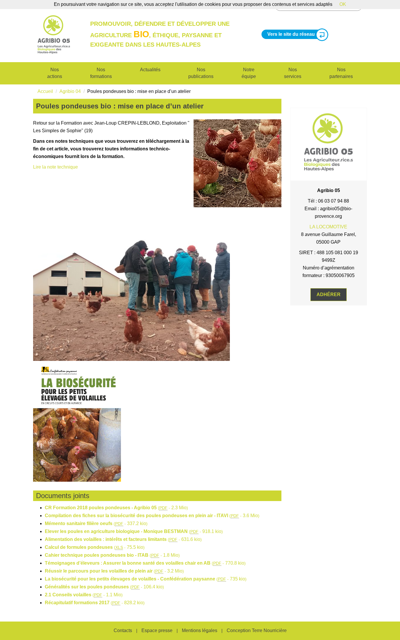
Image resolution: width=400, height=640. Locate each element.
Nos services (292, 73)
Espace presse (156, 630)
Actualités (150, 69)
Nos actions (54, 73)
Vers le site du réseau (291, 34)
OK (342, 4)
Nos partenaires (341, 73)
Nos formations (101, 73)
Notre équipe (249, 73)
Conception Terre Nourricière (257, 630)
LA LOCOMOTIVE (328, 226)
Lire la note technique (55, 166)
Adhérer (329, 294)
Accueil (45, 91)
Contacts (123, 630)
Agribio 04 (70, 91)
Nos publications (200, 73)
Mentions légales (199, 630)
